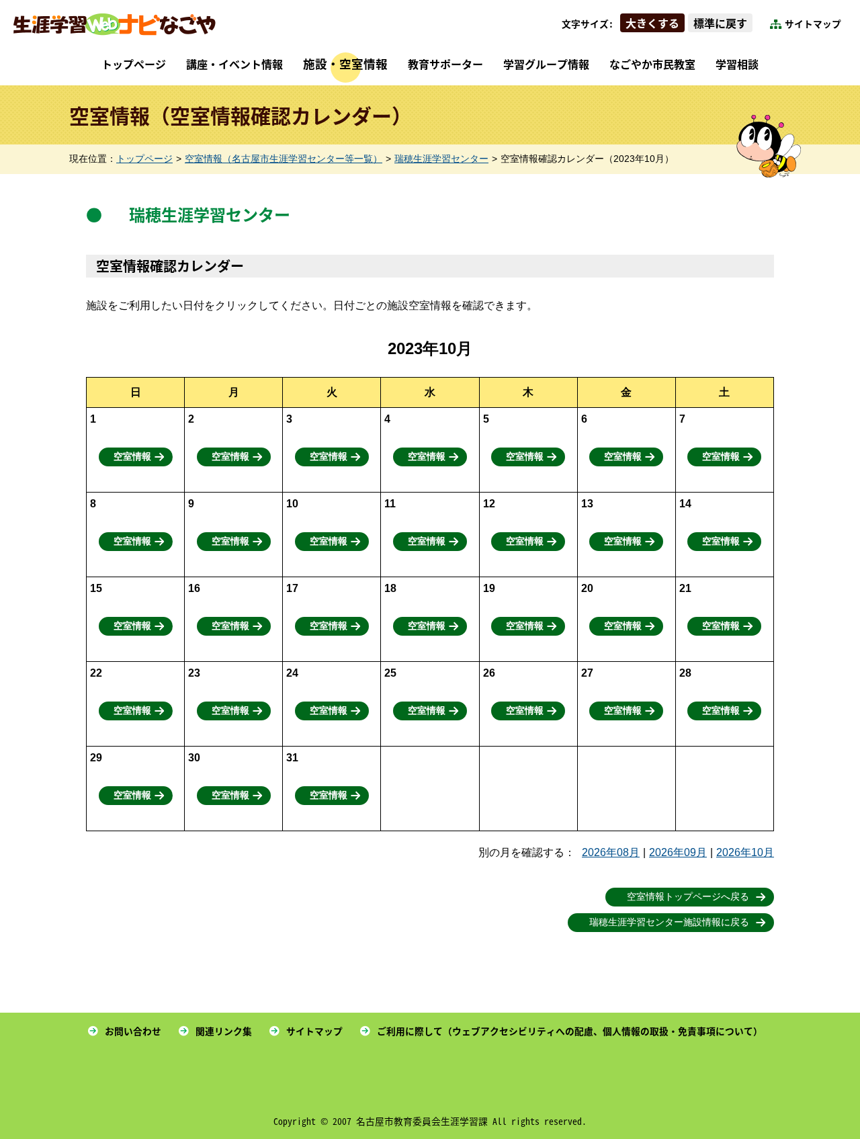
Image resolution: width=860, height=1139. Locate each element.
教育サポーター (445, 64)
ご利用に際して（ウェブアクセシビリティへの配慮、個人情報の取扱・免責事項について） (570, 1031)
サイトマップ (813, 23)
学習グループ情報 (546, 64)
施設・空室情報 (345, 63)
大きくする (652, 23)
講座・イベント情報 (234, 64)
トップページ (133, 64)
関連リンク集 (224, 1031)
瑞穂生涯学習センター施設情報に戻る (669, 922)
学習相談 (737, 64)
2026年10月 (745, 852)
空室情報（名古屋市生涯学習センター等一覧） (283, 159)
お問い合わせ (133, 1031)
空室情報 (132, 457)
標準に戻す (720, 23)
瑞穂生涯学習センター (441, 159)
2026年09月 (678, 852)
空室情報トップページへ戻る (688, 897)
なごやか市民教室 (652, 64)
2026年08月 (611, 852)
